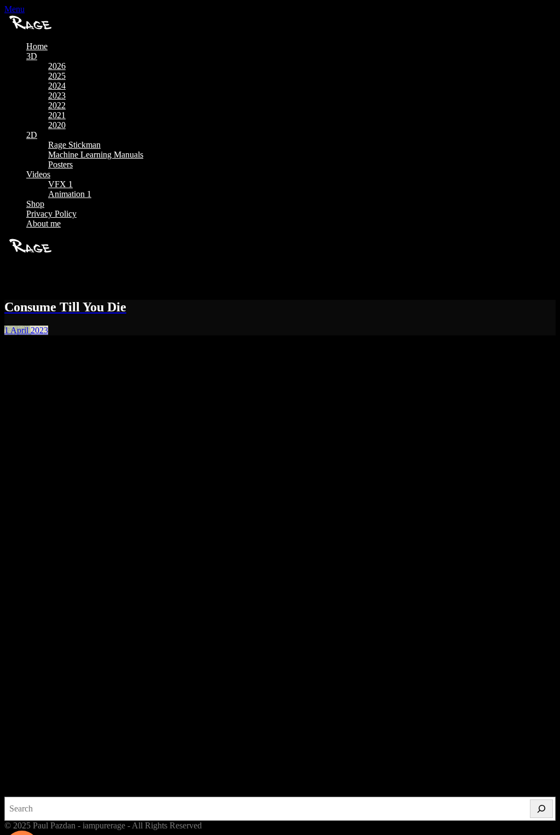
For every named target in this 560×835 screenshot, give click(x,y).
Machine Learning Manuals (95, 154)
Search (16, 791)
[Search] (541, 808)
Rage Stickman (74, 144)
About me (43, 223)
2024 (57, 85)
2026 (57, 66)
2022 (57, 105)
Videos (38, 174)
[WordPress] (221, 766)
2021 (57, 115)
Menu (14, 9)
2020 (57, 125)
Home (37, 46)
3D (31, 56)
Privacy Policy (51, 213)
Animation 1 (69, 194)
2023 (57, 95)
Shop (35, 203)
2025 (57, 75)
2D (31, 135)
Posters (60, 164)
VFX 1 (60, 184)
